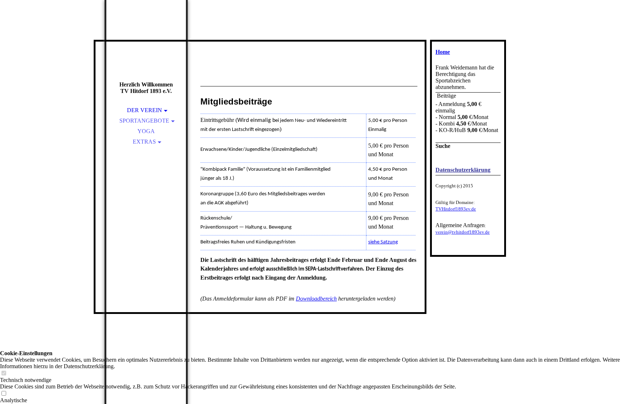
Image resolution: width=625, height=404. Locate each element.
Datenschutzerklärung (462, 170)
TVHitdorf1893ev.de (455, 209)
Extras (144, 142)
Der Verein (144, 110)
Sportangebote (144, 121)
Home (442, 52)
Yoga (146, 131)
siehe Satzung (383, 242)
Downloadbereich (316, 298)
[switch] (3, 373)
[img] (146, 51)
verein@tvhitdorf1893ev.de (462, 232)
